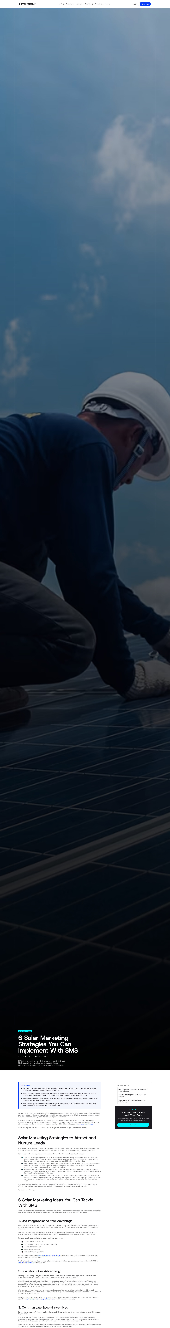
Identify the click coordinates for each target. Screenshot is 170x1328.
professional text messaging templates (40, 1299)
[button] (61, 4)
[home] (29, 4)
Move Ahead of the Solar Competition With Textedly (131, 1101)
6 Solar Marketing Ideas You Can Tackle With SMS (132, 1096)
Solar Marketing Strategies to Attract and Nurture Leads (133, 1090)
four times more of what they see (50, 1255)
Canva (20, 1263)
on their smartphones (85, 1124)
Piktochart (30, 1263)
